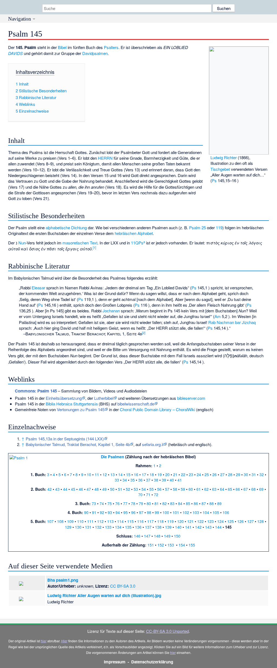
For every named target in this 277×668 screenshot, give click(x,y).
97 (141, 512)
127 (250, 521)
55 (151, 489)
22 (183, 474)
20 (167, 474)
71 (148, 494)
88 (211, 503)
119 (219, 227)
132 (98, 527)
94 (118, 512)
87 (204, 503)
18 (152, 474)
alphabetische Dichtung (66, 227)
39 (164, 480)
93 (110, 512)
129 (68, 527)
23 (191, 474)
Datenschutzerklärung (152, 662)
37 (148, 480)
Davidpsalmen (95, 53)
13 (112, 474)
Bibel (62, 47)
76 (117, 503)
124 (220, 521)
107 (50, 521)
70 (140, 494)
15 (128, 474)
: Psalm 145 (36, 391)
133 (108, 527)
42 (49, 489)
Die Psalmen (112, 456)
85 (188, 503)
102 (186, 512)
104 (206, 512)
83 (172, 503)
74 (102, 503)
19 (159, 474)
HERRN (105, 158)
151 (150, 545)
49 (104, 489)
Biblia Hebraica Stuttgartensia (72, 404)
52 (128, 489)
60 (191, 489)
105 (216, 512)
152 (160, 545)
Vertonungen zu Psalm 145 (80, 409)
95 (125, 512)
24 (199, 474)
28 (230, 474)
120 (180, 521)
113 (110, 521)
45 (73, 489)
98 (149, 512)
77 (125, 503)
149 (167, 536)
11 (97, 474)
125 (230, 521)
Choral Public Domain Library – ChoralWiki (157, 409)
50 (112, 489)
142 (198, 527)
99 (157, 512)
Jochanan (111, 310)
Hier (64, 640)
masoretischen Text (79, 242)
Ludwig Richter (223, 157)
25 (207, 474)
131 (88, 527)
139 (168, 527)
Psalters (111, 47)
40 (172, 480)
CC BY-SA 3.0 (122, 586)
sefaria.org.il (152, 444)
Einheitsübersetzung (64, 398)
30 (246, 474)
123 (210, 521)
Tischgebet (220, 169)
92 (102, 512)
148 (157, 536)
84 (180, 503)
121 (190, 521)
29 (238, 474)
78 (133, 503)
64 (222, 489)
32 (261, 474)
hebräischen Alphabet (134, 233)
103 (196, 512)
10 (89, 474)
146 (137, 536)
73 (94, 503)
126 (240, 521)
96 (133, 512)
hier (44, 640)
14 (120, 474)
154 (182, 545)
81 (156, 503)
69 (261, 489)
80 (149, 503)
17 (144, 474)
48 (96, 489)
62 (206, 489)
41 (179, 480)
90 (86, 512)
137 (148, 527)
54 (143, 489)
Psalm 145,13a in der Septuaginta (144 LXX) (65, 438)
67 (245, 489)
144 (218, 527)
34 (125, 480)
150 (177, 536)
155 (192, 545)
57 (167, 489)
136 (138, 527)
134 (118, 527)
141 (188, 527)
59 (183, 489)
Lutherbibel (103, 398)
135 (128, 527)
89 (219, 503)
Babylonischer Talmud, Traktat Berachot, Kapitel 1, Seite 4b (78, 444)
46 (81, 489)
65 (230, 489)
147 (147, 536)
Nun (22, 242)
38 (156, 480)
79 (141, 503)
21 (175, 474)
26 (214, 474)
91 (94, 512)
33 (117, 480)
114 (120, 521)
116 (140, 521)
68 (253, 489)
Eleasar (38, 287)
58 (175, 489)
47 (89, 489)
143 (208, 527)
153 (170, 545)
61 (198, 489)
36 (140, 480)
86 (196, 503)
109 (70, 521)
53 (136, 489)
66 (238, 489)
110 (80, 521)
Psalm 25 (197, 227)
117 (150, 521)
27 (222, 474)
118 (160, 521)
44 (65, 489)
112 (100, 521)
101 (176, 512)
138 (158, 527)
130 (78, 527)
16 (136, 474)
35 (132, 480)
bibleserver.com (191, 398)
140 (178, 527)
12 (105, 474)
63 (214, 489)
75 (109, 503)
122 (200, 521)
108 (60, 521)
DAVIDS (15, 53)
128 (260, 521)
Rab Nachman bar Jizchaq (232, 322)
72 (156, 494)
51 (120, 489)
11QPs (138, 242)
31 (254, 474)
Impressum (115, 662)
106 (226, 512)
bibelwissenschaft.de (135, 404)
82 (164, 503)
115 (130, 521)
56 (159, 489)
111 (90, 521)
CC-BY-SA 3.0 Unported (167, 631)
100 (166, 512)
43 (57, 489)
